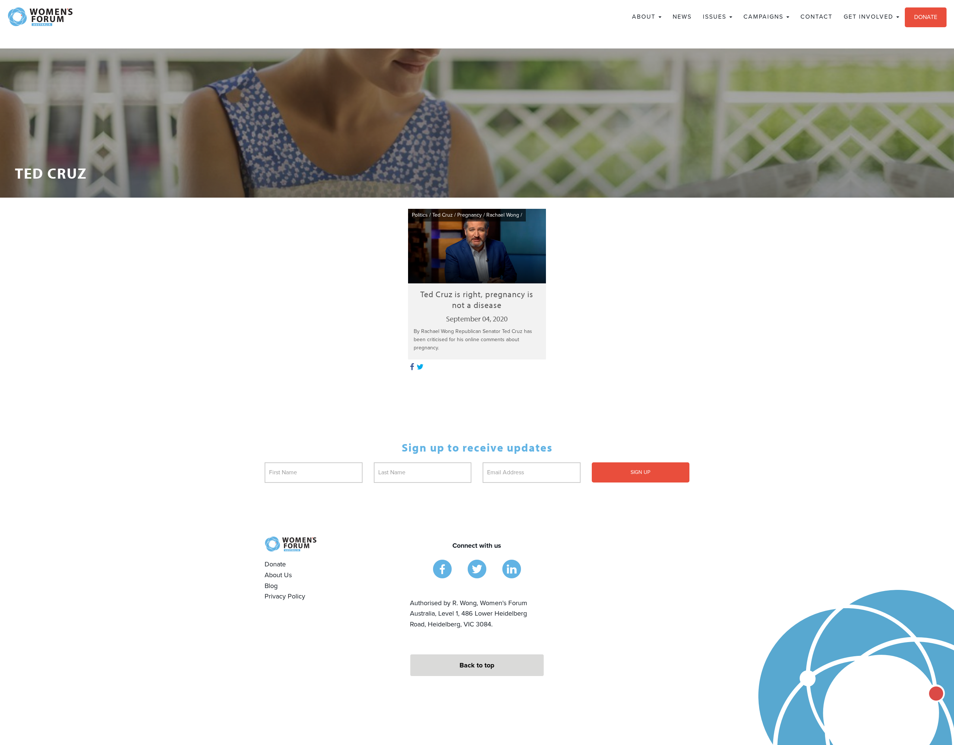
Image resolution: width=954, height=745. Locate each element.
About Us (278, 575)
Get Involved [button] (869, 17)
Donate (925, 17)
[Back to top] (477, 665)
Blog (271, 586)
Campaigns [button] (764, 17)
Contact (816, 17)
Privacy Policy (285, 596)
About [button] (645, 17)
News (682, 17)
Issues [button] (716, 17)
